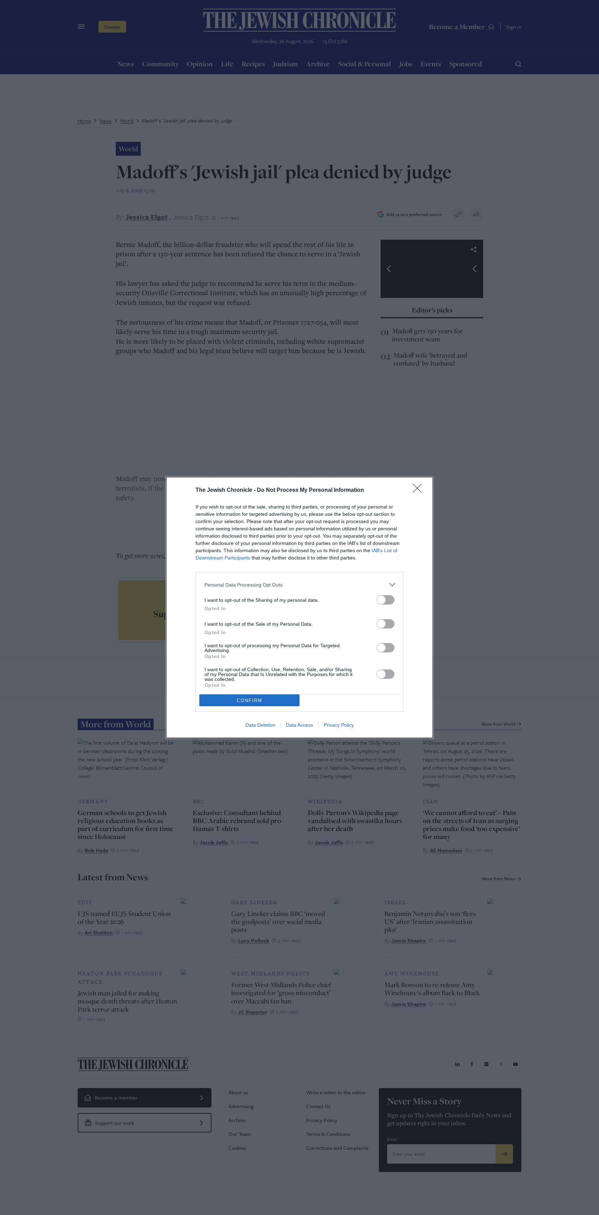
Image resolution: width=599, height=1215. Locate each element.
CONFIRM (249, 700)
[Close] (419, 490)
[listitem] (299, 584)
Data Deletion (260, 725)
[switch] (385, 600)
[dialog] (299, 607)
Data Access (299, 725)
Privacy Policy (339, 725)
